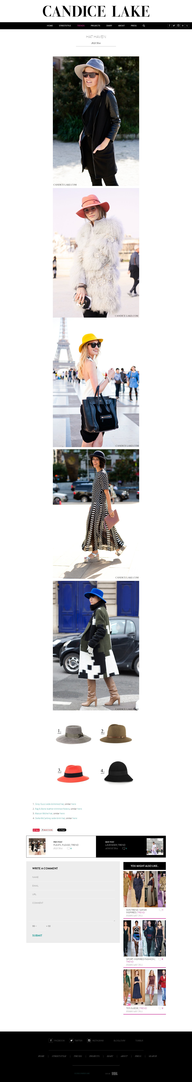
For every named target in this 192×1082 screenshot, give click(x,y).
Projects (95, 25)
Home (50, 25)
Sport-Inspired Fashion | (140, 960)
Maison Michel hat (43, 813)
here (73, 804)
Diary (109, 25)
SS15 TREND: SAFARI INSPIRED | (136, 911)
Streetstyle (65, 25)
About (121, 25)
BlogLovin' (183, 26)
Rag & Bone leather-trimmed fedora (52, 808)
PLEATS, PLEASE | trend (66, 845)
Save (37, 830)
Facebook (170, 26)
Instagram (178, 26)
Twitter (174, 26)
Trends (81, 25)
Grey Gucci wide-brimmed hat (49, 804)
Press (134, 25)
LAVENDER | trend (115, 845)
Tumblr (187, 26)
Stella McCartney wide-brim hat (50, 818)
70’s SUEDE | (136, 1008)
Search (144, 26)
